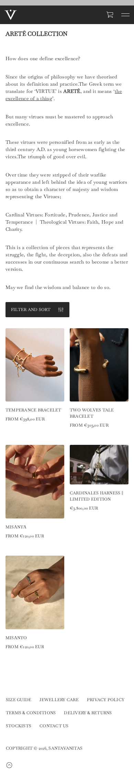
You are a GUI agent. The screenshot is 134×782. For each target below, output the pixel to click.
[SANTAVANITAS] (10, 15)
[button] (110, 14)
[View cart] (110, 14)
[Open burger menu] (125, 14)
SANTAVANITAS (65, 748)
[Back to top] (13, 765)
